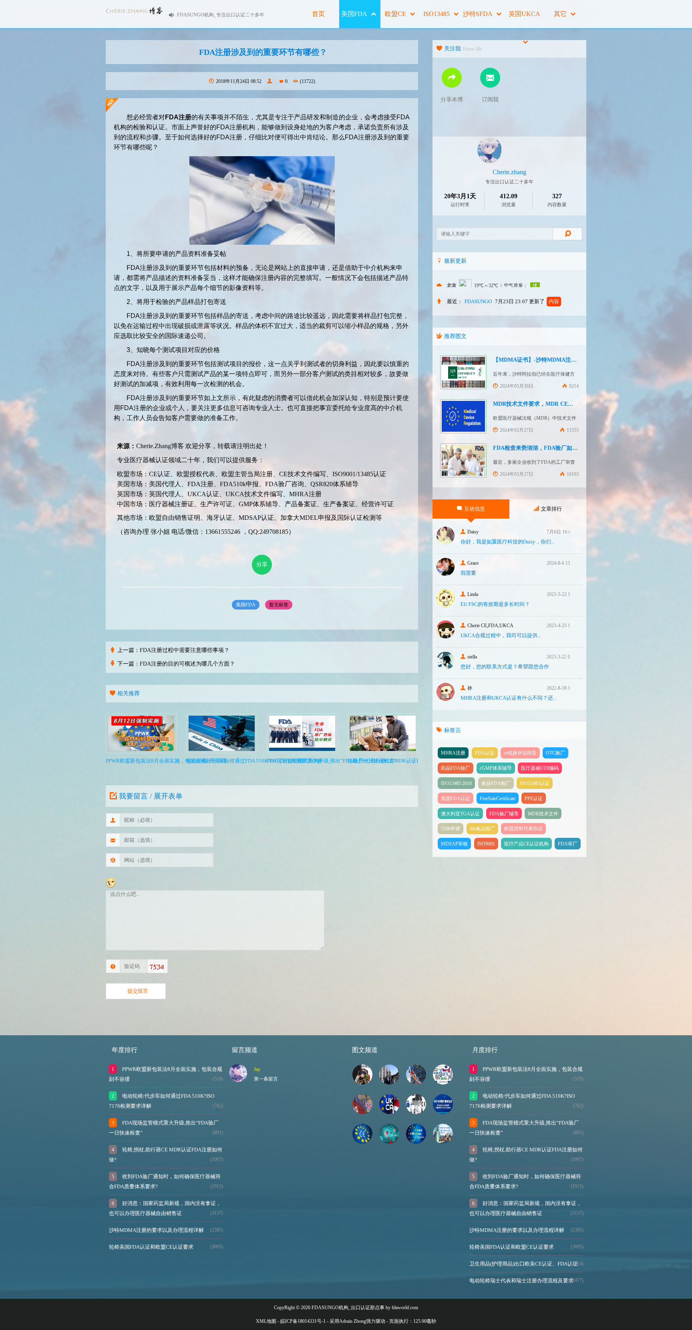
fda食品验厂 (482, 828)
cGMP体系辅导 (496, 768)
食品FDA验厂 (496, 783)
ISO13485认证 (534, 783)
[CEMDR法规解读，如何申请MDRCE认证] (416, 1082)
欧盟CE (395, 13)
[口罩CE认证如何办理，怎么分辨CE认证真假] (389, 1082)
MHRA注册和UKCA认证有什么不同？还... (509, 698)
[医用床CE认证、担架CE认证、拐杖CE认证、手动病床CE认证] (416, 1112)
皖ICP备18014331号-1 (303, 1321)
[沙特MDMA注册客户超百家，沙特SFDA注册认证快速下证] (443, 1112)
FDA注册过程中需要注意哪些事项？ (184, 650)
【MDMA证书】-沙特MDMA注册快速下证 (546, 360)
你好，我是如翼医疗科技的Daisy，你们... (508, 542)
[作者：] (270, 81)
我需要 (468, 573)
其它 (560, 13)
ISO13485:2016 (456, 783)
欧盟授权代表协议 (523, 828)
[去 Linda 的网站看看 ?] (446, 605)
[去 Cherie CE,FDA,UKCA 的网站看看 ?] (446, 636)
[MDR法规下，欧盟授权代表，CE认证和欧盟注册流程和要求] (416, 1141)
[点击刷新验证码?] (156, 967)
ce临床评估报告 (520, 753)
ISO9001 (486, 844)
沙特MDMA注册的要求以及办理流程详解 (156, 1230)
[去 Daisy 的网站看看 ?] (446, 542)
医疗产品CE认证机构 (526, 844)
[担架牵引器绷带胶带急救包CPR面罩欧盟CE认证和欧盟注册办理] (362, 1141)
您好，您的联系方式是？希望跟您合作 (505, 667)
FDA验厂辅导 (504, 814)
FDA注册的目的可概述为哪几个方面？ (187, 664)
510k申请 (450, 828)
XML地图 (266, 1321)
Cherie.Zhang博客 (160, 446)
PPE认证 (534, 798)
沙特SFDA (478, 13)
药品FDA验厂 (455, 768)
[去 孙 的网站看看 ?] (446, 698)
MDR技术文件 (543, 814)
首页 (318, 13)
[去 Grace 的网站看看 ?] (446, 573)
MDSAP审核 (454, 844)
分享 (262, 564)
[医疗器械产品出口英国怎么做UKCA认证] (362, 1112)
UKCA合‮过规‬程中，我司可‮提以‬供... (501, 635)
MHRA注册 (453, 753)
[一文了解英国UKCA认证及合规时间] (389, 1112)
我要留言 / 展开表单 (151, 796)
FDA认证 (485, 753)
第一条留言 (266, 1079)
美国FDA (354, 13)
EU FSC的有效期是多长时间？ (495, 604)
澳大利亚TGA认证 (460, 814)
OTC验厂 (555, 753)
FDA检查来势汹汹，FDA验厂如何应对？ (544, 448)
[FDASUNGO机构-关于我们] (443, 1082)
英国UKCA (524, 13)
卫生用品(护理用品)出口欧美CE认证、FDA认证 (523, 1264)
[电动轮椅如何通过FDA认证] (362, 1082)
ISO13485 (436, 13)
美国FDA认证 (455, 798)
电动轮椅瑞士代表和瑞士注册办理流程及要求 (521, 1281)
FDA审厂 (567, 844)
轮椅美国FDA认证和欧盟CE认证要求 (151, 1247)
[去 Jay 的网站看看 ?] (238, 1079)
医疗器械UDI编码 (540, 768)
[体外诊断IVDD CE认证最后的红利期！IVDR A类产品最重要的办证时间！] (389, 1141)
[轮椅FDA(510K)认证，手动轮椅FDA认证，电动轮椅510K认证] (443, 1141)
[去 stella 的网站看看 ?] (446, 667)
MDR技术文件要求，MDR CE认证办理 (541, 404)
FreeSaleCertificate (497, 798)
